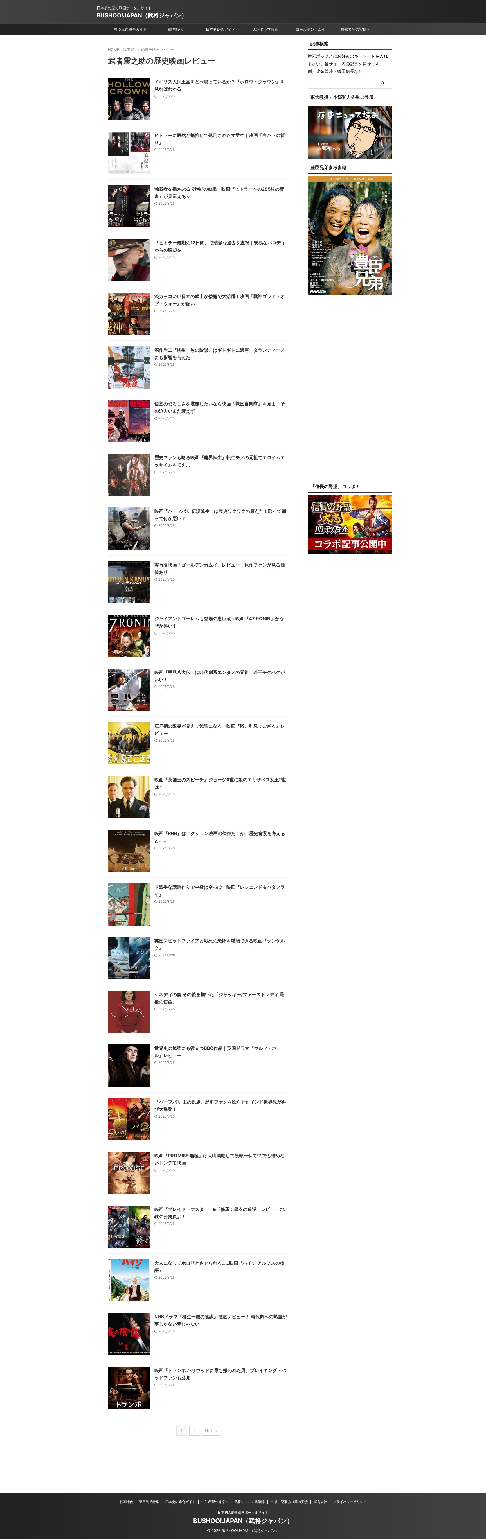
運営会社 (320, 1502)
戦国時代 (175, 29)
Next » (211, 1430)
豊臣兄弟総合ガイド (130, 29)
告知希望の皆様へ (355, 29)
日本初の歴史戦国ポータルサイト (243, 1512)
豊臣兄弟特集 (149, 1502)
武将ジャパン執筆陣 (249, 1502)
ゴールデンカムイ (310, 29)
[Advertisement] (350, 393)
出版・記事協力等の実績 (289, 1502)
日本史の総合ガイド (180, 1502)
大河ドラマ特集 (265, 29)
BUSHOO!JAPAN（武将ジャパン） (142, 15)
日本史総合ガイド (220, 29)
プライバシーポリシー (350, 1502)
